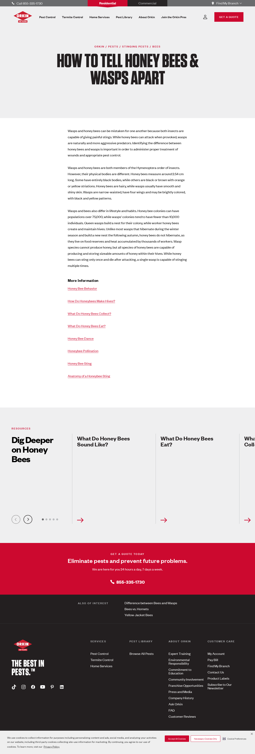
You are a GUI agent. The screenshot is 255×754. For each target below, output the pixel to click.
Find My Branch (219, 666)
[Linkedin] (61, 686)
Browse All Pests (141, 653)
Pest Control (99, 653)
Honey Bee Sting (80, 363)
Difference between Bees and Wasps (151, 603)
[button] (234, 738)
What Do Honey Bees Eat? (87, 326)
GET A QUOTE (229, 17)
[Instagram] (23, 686)
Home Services (101, 666)
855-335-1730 (130, 582)
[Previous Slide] (16, 519)
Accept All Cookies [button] (177, 738)
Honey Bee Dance (81, 338)
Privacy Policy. (52, 746)
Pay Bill (213, 659)
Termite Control (101, 659)
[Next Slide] (28, 519)
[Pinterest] (52, 686)
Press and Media (180, 691)
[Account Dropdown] (205, 17)
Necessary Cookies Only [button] (205, 738)
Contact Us (216, 672)
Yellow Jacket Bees (139, 615)
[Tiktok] (14, 686)
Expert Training (180, 653)
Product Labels (218, 678)
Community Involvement (186, 679)
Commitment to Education (180, 671)
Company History (181, 698)
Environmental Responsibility (179, 661)
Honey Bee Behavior (82, 288)
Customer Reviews (182, 716)
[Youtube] (42, 686)
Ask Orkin (176, 704)
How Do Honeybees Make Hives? (91, 301)
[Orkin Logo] (23, 16)
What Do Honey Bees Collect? (89, 313)
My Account (216, 653)
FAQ (172, 710)
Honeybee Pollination (83, 350)
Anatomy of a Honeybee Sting (89, 376)
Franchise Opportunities (186, 685)
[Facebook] (33, 686)
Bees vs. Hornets (137, 609)
